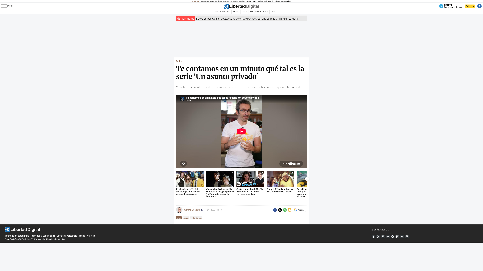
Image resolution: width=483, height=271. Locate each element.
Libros (210, 12)
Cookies (61, 235)
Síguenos (302, 210)
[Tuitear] (280, 210)
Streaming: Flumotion (45, 239)
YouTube (388, 236)
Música (245, 12)
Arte (228, 12)
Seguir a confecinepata (202, 210)
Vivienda (270, 1)
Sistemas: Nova (59, 239)
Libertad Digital (188, 229)
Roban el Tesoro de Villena (283, 1)
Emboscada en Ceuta (207, 1)
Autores (91, 235)
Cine (251, 12)
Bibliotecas (220, 12)
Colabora (470, 6)
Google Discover (392, 236)
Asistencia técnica (76, 235)
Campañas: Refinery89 (13, 239)
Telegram (402, 236)
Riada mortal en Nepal (260, 1)
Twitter (378, 236)
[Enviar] (285, 210)
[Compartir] (275, 210)
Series (258, 12)
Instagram (383, 236)
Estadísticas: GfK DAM (29, 239)
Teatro (265, 12)
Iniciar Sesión (479, 6)
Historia (236, 12)
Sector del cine (196, 218)
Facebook (373, 236)
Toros (273, 12)
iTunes (407, 236)
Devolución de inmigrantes (223, 1)
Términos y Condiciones (43, 235)
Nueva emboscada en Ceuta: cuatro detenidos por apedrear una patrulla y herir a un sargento (247, 18)
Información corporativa (17, 235)
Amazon (186, 218)
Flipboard (397, 236)
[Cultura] (241, 6)
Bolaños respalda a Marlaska (242, 1)
